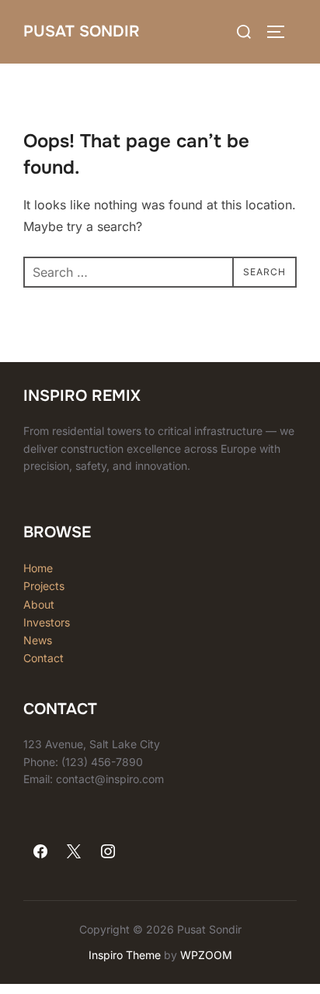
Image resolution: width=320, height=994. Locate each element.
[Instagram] (108, 852)
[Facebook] (40, 852)
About (38, 604)
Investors (46, 622)
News (37, 640)
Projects (43, 585)
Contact (43, 657)
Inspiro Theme (125, 954)
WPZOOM (206, 954)
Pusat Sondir (81, 31)
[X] (74, 852)
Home (38, 568)
